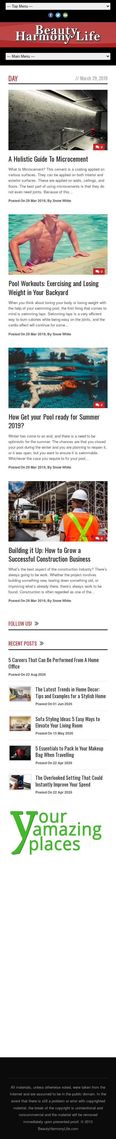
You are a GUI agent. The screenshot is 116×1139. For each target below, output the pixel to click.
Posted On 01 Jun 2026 (53, 703)
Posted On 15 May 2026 (54, 733)
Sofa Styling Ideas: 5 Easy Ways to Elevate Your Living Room (67, 722)
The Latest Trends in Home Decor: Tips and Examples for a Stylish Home (70, 692)
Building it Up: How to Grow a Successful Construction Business (49, 554)
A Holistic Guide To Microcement (48, 159)
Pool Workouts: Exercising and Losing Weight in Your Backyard (53, 287)
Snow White (62, 200)
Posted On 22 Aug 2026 (27, 674)
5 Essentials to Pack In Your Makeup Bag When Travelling (69, 751)
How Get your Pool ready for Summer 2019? (54, 420)
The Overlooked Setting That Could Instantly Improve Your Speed (68, 781)
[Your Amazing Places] (58, 855)
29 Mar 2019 (36, 200)
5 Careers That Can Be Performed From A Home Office (53, 663)
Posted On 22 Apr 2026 (53, 762)
